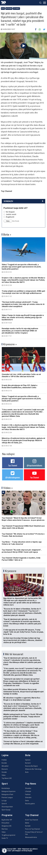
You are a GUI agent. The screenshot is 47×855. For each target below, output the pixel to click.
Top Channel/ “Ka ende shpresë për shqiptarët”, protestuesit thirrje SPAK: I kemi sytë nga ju (21, 551)
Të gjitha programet (8, 835)
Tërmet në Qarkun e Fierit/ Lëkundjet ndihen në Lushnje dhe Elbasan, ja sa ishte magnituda (23, 742)
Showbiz (28, 788)
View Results (15, 221)
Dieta (27, 800)
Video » (8, 488)
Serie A (4, 804)
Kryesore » (10, 344)
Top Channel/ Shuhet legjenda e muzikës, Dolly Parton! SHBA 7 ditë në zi (21, 559)
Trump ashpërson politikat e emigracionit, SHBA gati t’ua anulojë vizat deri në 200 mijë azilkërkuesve (23, 293)
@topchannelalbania (34, 465)
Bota (2, 8)
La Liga (4, 800)
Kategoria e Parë (7, 794)
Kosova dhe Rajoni (31, 766)
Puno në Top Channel (32, 829)
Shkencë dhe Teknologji (33, 769)
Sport (5, 783)
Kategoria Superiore (8, 791)
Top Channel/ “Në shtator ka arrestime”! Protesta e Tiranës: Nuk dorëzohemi (23, 535)
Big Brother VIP (7, 820)
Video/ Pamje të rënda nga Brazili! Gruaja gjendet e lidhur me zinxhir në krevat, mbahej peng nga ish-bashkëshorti (23, 319)
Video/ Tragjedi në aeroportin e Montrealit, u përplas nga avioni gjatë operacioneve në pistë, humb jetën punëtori (21, 268)
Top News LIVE (7, 778)
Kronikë (4, 763)
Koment (28, 763)
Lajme (5, 755)
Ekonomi (5, 769)
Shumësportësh (7, 807)
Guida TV (5, 838)
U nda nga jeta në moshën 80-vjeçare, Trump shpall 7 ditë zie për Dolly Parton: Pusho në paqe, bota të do (23, 632)
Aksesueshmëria (31, 837)
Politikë (4, 760)
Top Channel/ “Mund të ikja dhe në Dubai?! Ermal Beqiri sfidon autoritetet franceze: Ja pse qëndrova (23, 519)
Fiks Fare (5, 829)
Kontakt (27, 826)
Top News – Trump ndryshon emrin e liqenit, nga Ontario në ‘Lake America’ (22, 543)
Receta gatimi (30, 804)
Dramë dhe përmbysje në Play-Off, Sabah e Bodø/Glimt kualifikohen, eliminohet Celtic (19, 388)
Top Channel (12, 465)
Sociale (4, 772)
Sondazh (8, 201)
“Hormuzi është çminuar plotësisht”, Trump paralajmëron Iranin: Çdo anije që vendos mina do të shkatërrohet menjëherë (23, 305)
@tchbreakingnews (12, 477)
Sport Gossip (6, 810)
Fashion (27, 794)
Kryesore (9, 8)
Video (4, 775)
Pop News (30, 783)
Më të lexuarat (14, 654)
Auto (27, 772)
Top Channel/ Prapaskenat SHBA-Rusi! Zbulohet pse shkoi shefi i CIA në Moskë (23, 527)
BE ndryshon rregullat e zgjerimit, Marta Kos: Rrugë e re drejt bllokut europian (21, 699)
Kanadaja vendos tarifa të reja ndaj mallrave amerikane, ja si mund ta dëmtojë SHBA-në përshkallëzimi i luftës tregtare (20, 332)
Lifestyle (28, 791)
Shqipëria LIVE (6, 826)
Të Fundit (16, 8)
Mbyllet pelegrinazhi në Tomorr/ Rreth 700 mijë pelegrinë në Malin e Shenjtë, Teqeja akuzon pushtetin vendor (22, 716)
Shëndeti (28, 797)
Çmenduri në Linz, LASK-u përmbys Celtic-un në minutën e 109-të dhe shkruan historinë (21, 376)
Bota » (7, 234)
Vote (8, 221)
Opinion (27, 760)
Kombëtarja (6, 788)
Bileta (27, 823)
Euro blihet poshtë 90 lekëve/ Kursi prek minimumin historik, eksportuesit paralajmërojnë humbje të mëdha (23, 691)
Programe (7, 815)
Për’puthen (5, 823)
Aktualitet (5, 766)
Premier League (7, 797)
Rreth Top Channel (31, 820)
